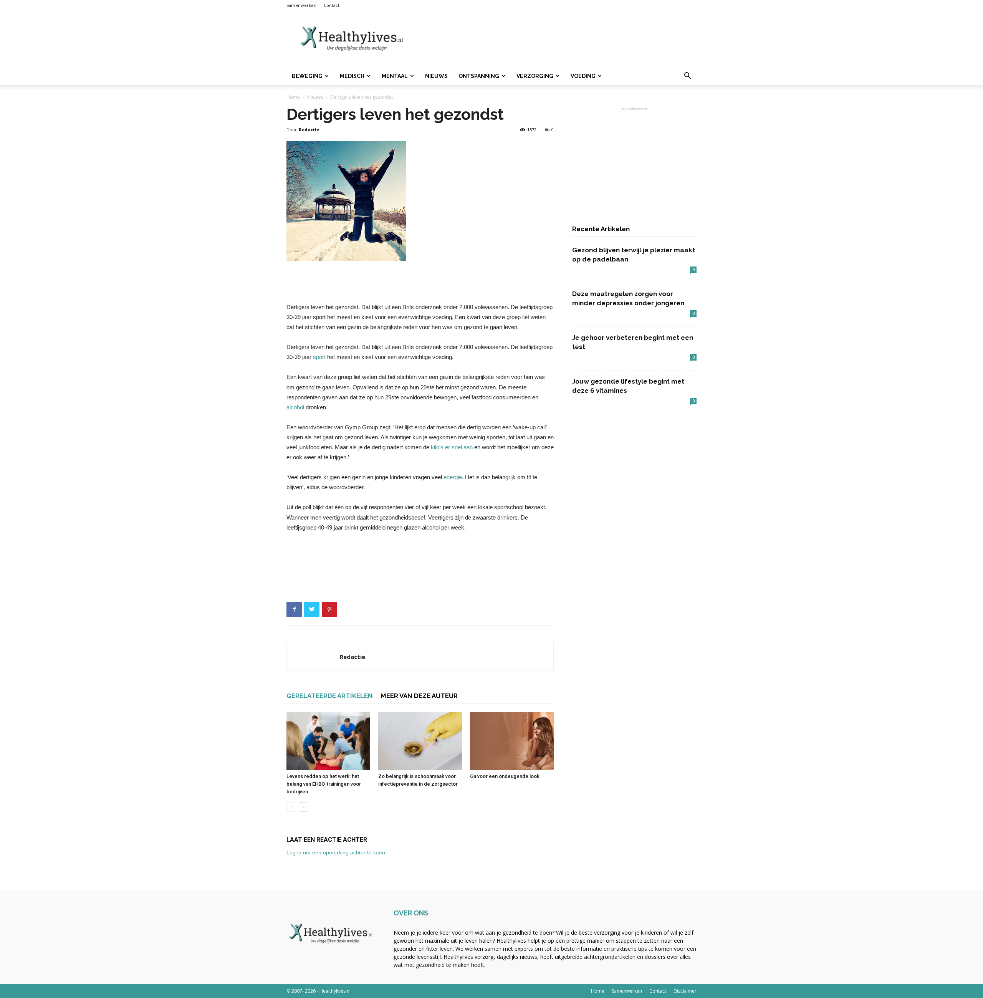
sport (320, 357)
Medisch (352, 76)
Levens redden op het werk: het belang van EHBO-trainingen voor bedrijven (323, 783)
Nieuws (436, 76)
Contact (331, 5)
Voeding (583, 76)
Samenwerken (301, 5)
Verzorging (534, 76)
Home (293, 97)
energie (452, 477)
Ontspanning (478, 76)
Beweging (307, 76)
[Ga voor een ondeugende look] (512, 741)
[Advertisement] (557, 39)
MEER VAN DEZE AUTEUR (419, 696)
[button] (687, 76)
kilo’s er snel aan (452, 447)
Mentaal (395, 76)
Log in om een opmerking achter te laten (335, 852)
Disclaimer (685, 991)
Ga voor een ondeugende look (504, 776)
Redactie (309, 129)
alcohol (295, 407)
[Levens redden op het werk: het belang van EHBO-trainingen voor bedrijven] (328, 741)
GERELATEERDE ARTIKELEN (329, 696)
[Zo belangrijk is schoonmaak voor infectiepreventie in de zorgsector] (420, 741)
